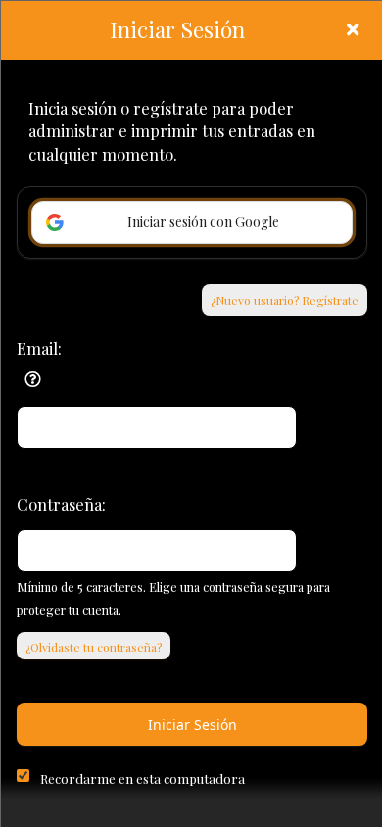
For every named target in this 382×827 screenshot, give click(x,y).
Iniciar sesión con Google (203, 222)
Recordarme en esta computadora (142, 778)
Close (352, 29)
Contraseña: (61, 503)
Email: (39, 348)
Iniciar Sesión (192, 724)
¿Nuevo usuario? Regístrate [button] (284, 300)
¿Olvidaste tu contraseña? (93, 647)
